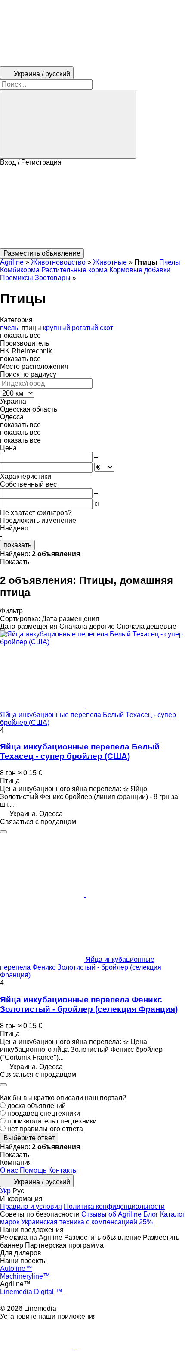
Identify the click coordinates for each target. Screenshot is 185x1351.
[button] (92, 207)
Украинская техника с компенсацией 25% (87, 1222)
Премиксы (16, 277)
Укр (6, 1191)
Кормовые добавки (139, 270)
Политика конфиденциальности (114, 1206)
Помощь (33, 1170)
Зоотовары (53, 277)
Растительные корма (74, 270)
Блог (150, 1214)
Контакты (63, 1170)
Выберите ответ (29, 1138)
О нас (9, 1170)
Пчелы (169, 262)
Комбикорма (20, 270)
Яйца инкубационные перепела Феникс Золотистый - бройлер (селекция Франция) (89, 1004)
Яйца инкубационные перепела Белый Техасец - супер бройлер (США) (80, 751)
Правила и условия (31, 1206)
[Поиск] (68, 124)
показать (17, 545)
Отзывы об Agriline (111, 1214)
